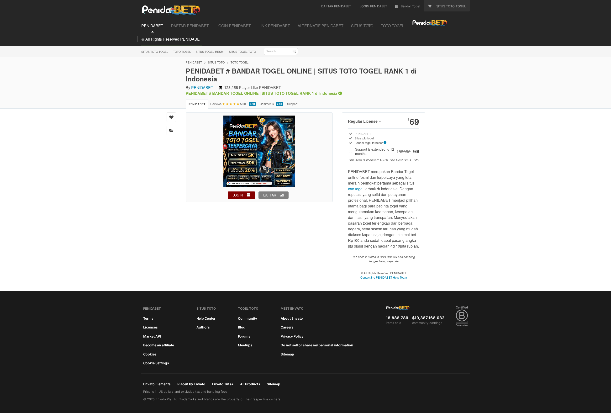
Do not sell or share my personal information (317, 345)
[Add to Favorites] (171, 117)
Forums (244, 336)
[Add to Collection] (171, 130)
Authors (203, 327)
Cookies (150, 354)
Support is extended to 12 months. (387, 151)
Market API (152, 336)
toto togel (355, 188)
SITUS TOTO (216, 62)
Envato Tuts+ (222, 384)
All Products (250, 384)
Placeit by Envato (191, 384)
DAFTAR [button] (269, 195)
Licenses (150, 327)
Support (292, 104)
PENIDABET (194, 62)
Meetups (245, 345)
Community (247, 318)
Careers (287, 327)
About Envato (292, 318)
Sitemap (287, 354)
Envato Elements (157, 384)
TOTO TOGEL (182, 51)
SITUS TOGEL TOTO (242, 51)
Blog (241, 327)
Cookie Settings (156, 363)
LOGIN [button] (237, 195)
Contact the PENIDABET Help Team (383, 277)
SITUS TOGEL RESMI (210, 51)
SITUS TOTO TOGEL (154, 51)
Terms (148, 318)
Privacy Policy (292, 336)
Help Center (206, 318)
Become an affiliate (158, 345)
